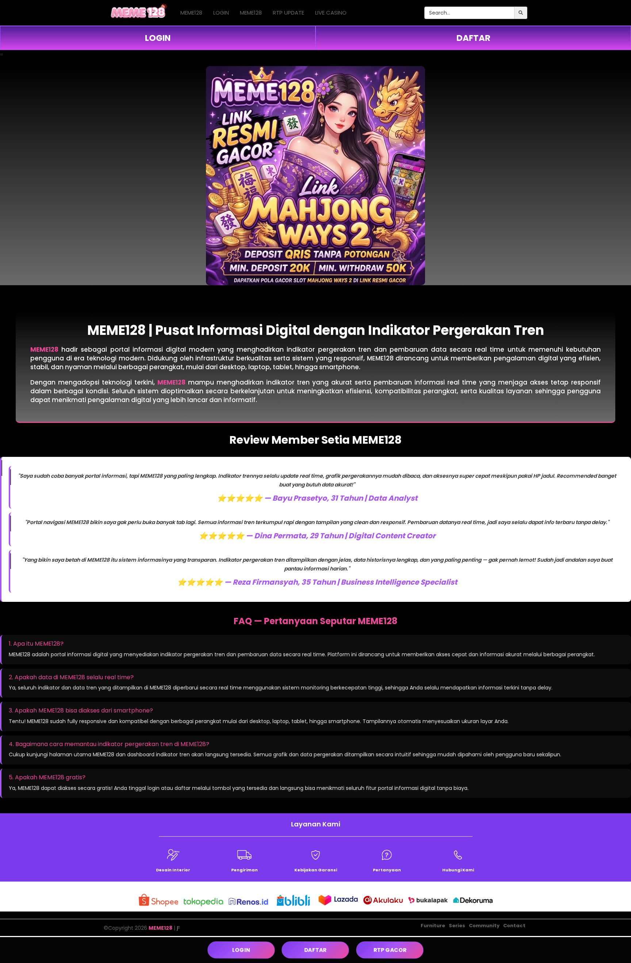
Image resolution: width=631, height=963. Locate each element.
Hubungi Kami (458, 870)
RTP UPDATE (288, 12)
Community (484, 925)
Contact (514, 925)
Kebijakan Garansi (315, 870)
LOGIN (221, 12)
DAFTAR (473, 38)
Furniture (433, 925)
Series (457, 925)
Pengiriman (244, 870)
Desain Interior (173, 870)
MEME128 (191, 12)
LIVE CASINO (331, 12)
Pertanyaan (387, 870)
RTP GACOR (390, 950)
